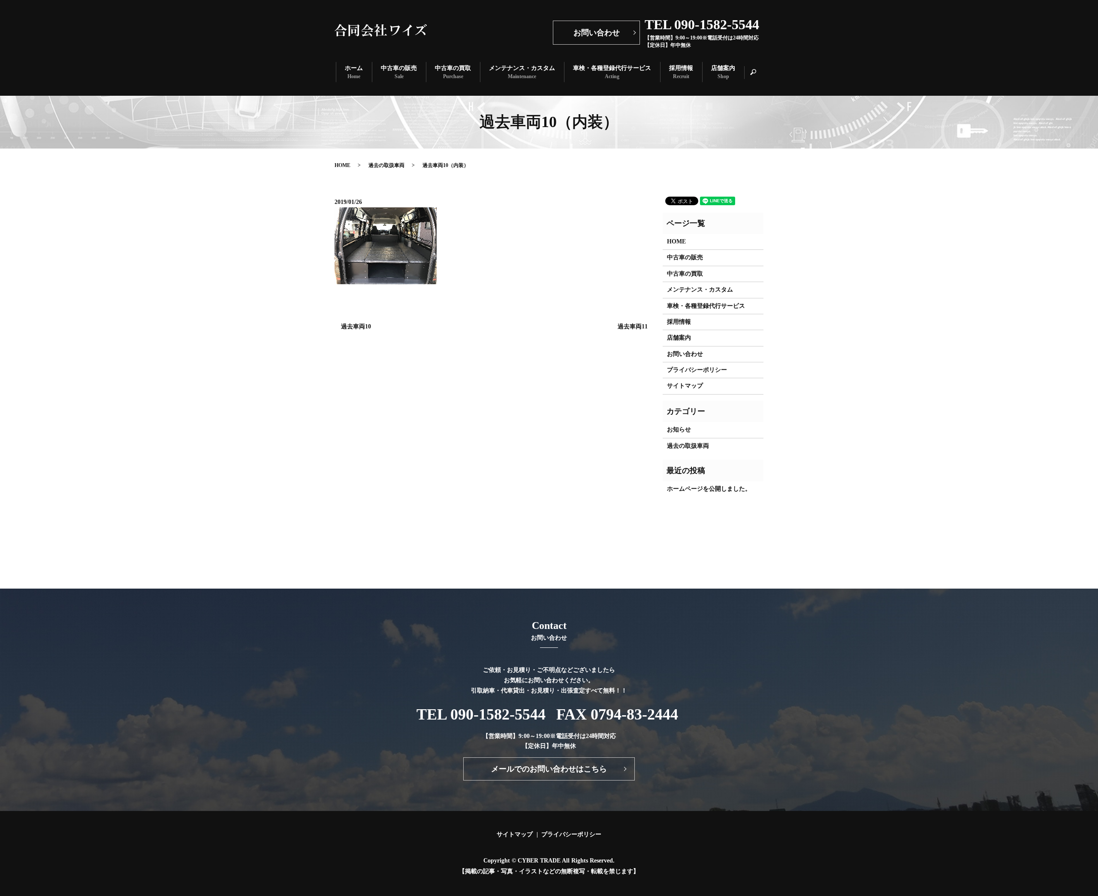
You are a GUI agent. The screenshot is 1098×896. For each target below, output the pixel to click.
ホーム (354, 72)
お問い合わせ (596, 32)
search (757, 72)
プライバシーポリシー (697, 370)
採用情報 (681, 72)
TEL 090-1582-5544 (481, 714)
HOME (342, 165)
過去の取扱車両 (386, 165)
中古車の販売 (399, 72)
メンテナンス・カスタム (522, 72)
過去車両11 (633, 326)
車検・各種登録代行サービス (612, 72)
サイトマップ (685, 386)
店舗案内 (723, 72)
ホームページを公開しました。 (709, 489)
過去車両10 (356, 326)
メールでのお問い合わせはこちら (549, 769)
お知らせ (679, 429)
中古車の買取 (453, 72)
